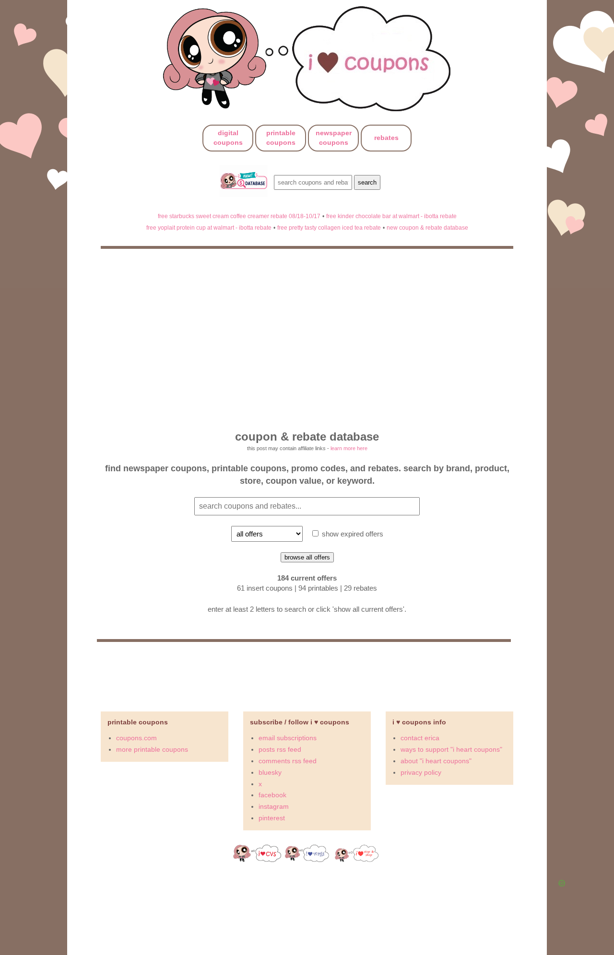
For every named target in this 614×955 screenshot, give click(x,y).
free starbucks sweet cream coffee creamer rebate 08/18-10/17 (239, 216)
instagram (274, 806)
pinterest (272, 818)
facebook (272, 795)
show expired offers (351, 534)
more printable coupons (152, 749)
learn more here (349, 448)
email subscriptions (288, 738)
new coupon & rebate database (427, 227)
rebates (386, 137)
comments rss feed (288, 761)
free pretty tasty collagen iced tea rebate (329, 227)
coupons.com (136, 738)
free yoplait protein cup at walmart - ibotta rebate (209, 227)
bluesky (270, 772)
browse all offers (307, 557)
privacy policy (421, 772)
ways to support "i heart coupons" (451, 749)
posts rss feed (280, 749)
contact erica (420, 738)
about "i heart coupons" (436, 761)
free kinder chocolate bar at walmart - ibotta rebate (391, 216)
